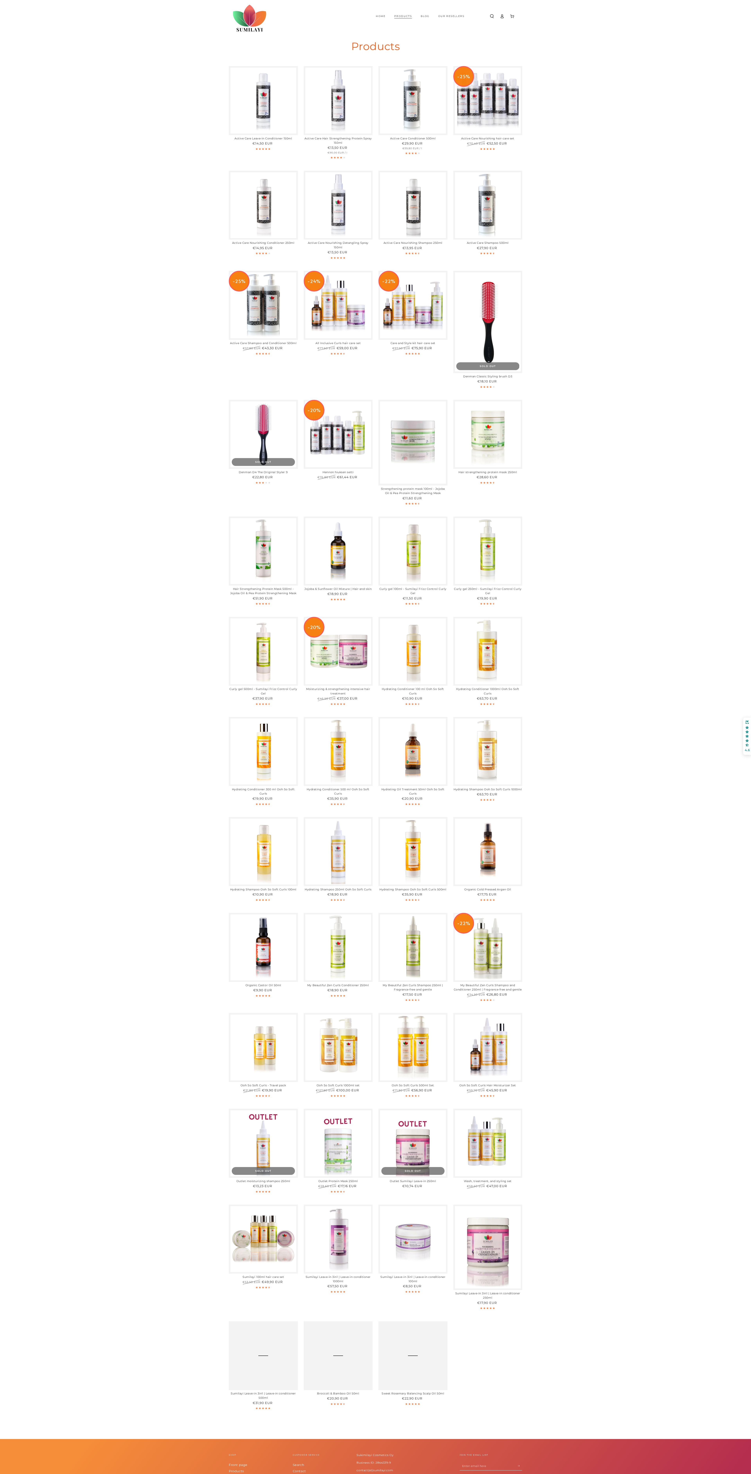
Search (298, 1465)
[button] (492, 16)
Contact (299, 1471)
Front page (238, 1465)
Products (236, 1471)
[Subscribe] (520, 1466)
